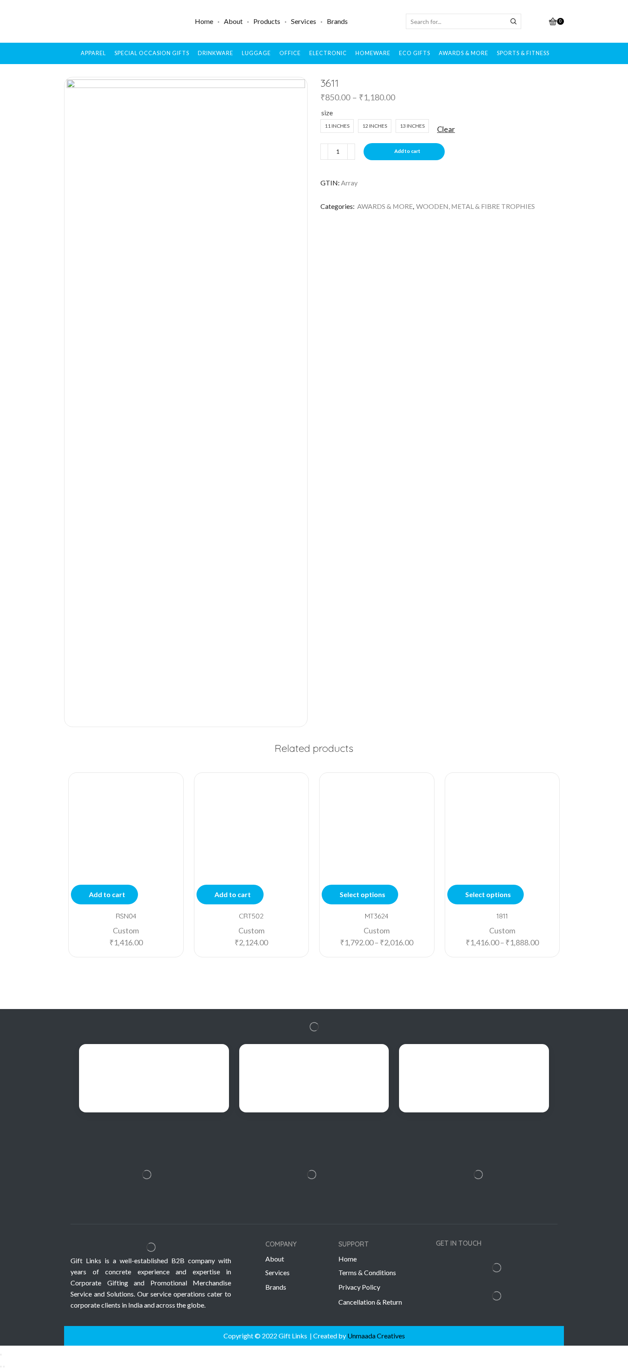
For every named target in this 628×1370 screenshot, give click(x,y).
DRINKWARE (215, 53)
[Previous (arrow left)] (1, 1366)
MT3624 (376, 916)
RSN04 (126, 916)
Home (204, 21)
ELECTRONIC (328, 53)
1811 (502, 916)
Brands (337, 21)
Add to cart (407, 151)
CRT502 (251, 916)
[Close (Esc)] (1, 1354)
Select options (362, 894)
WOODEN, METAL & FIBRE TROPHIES (475, 206)
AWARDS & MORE (463, 53)
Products (266, 21)
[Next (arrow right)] (4, 1366)
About (233, 21)
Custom (126, 930)
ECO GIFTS (414, 53)
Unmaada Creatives (376, 1336)
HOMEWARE (372, 53)
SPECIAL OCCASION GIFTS (151, 53)
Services (303, 21)
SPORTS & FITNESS (523, 53)
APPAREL (93, 53)
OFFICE (290, 53)
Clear (446, 129)
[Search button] (513, 21)
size (327, 113)
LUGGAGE (256, 53)
